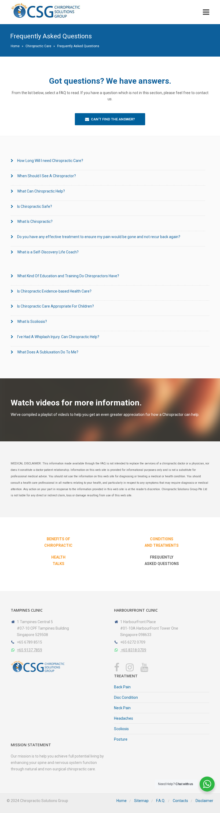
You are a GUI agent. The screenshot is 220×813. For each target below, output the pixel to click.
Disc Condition (126, 697)
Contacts (180, 801)
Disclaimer (204, 801)
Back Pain (122, 687)
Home (15, 46)
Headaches (123, 718)
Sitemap (141, 801)
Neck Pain (122, 708)
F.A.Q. (160, 801)
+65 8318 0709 (133, 650)
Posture (120, 739)
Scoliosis (121, 729)
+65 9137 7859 (29, 650)
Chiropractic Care (38, 46)
